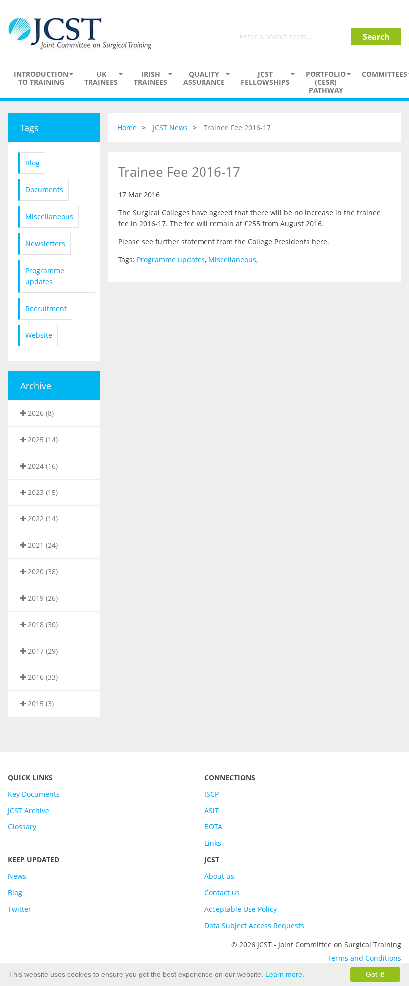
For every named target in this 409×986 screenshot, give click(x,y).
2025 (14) (42, 439)
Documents (44, 189)
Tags (29, 128)
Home (127, 127)
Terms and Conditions (364, 958)
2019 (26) (42, 598)
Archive (35, 386)
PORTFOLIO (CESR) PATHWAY (326, 82)
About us (219, 876)
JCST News (170, 127)
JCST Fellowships (265, 78)
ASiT (211, 810)
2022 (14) (42, 518)
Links (212, 843)
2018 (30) (42, 624)
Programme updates (44, 276)
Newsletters (45, 243)
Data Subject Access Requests (254, 925)
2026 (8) (40, 413)
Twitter (19, 909)
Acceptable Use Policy (240, 909)
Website (38, 335)
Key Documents (34, 794)
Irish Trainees (150, 78)
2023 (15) (42, 492)
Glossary (22, 826)
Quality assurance (204, 78)
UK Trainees (101, 78)
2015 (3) (40, 703)
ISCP (211, 794)
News (17, 876)
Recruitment (46, 308)
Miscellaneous (49, 216)
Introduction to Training (41, 78)
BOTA (213, 826)
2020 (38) (42, 571)
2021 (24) (42, 545)
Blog (32, 162)
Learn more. (284, 974)
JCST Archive (28, 810)
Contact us (222, 892)
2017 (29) (42, 651)
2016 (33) (42, 677)
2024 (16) (42, 466)
